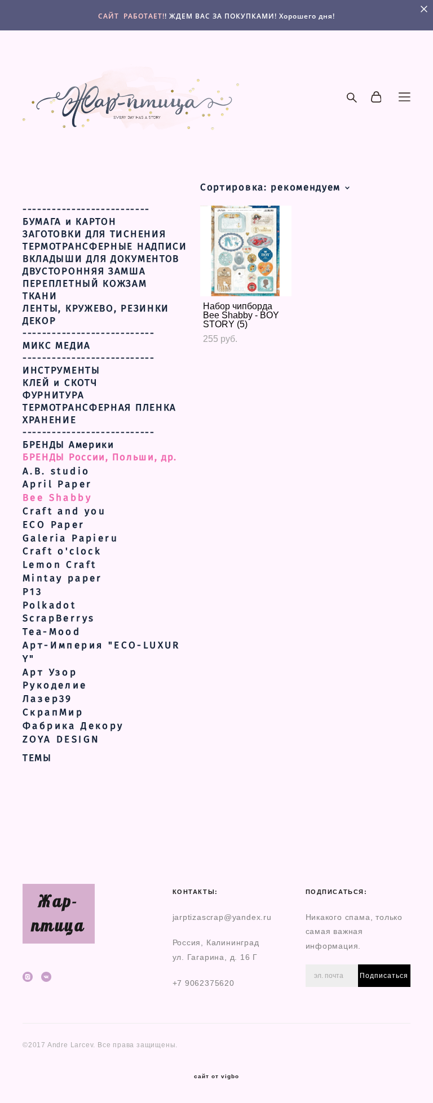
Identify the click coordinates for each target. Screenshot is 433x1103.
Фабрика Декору (73, 726)
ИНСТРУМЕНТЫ (61, 371)
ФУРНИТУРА (53, 395)
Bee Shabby (57, 497)
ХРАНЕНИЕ (50, 420)
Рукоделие (55, 685)
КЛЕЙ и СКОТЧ (60, 383)
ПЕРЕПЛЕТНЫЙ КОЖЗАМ (85, 284)
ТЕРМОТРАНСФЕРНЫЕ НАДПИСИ (105, 247)
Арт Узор (50, 672)
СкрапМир (53, 712)
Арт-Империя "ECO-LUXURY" (101, 652)
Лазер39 (48, 699)
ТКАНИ (40, 296)
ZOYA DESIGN (61, 739)
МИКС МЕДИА (57, 346)
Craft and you (64, 511)
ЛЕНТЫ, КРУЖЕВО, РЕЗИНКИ (96, 309)
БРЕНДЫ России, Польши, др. (100, 457)
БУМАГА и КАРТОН (70, 222)
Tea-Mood (52, 632)
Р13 (32, 592)
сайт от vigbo (216, 1076)
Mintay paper (63, 578)
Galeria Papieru (70, 538)
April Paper (57, 484)
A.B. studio (56, 471)
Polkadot (49, 605)
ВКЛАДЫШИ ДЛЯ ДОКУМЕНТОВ (101, 259)
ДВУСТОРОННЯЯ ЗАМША (84, 271)
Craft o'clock (62, 551)
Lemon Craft (59, 565)
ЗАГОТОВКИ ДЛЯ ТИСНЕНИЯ (94, 234)
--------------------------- (89, 333)
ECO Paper (54, 525)
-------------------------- (86, 210)
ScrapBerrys (59, 618)
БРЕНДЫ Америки (68, 445)
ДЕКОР (39, 321)
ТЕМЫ (37, 758)
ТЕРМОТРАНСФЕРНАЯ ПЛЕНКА (99, 408)
